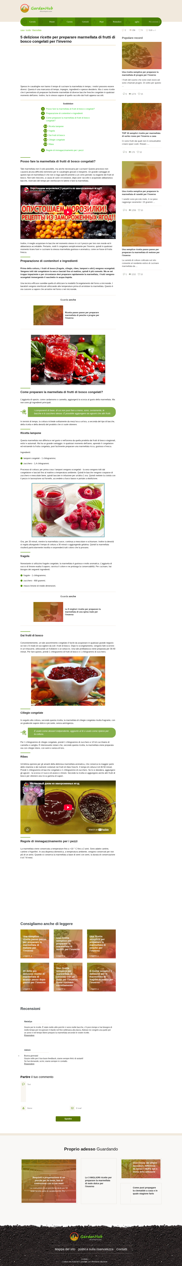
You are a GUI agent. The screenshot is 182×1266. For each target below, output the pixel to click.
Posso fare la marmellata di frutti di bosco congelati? (68, 109)
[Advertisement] (68, 65)
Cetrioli (85, 22)
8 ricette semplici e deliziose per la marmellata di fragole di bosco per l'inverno (101, 977)
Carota (70, 22)
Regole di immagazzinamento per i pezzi (63, 150)
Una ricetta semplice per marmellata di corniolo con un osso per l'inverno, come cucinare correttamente (67, 977)
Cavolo (32, 22)
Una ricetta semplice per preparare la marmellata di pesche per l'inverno (98, 943)
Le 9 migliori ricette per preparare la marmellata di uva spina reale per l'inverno (83, 612)
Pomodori (117, 22)
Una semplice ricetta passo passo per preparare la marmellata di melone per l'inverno (34, 943)
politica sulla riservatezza (95, 1249)
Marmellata (36, 30)
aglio (137, 22)
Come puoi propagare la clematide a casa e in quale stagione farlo (145, 1190)
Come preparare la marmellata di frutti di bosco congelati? (66, 119)
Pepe (102, 22)
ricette (28, 30)
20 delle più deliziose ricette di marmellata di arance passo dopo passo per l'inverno (34, 977)
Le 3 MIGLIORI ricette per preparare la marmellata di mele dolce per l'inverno (98, 1182)
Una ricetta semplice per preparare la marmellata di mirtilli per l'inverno (68, 944)
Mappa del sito (65, 1249)
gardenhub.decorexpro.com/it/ (41, 8)
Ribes (49, 144)
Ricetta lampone (54, 126)
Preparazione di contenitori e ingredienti (62, 113)
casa (22, 30)
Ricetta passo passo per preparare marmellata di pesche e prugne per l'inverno (82, 315)
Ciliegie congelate (54, 139)
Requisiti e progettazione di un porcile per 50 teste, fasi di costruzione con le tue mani (49, 1180)
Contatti (121, 1249)
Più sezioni (153, 22)
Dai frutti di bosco (54, 135)
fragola (49, 131)
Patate (52, 22)
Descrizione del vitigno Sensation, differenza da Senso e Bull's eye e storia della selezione (145, 1167)
